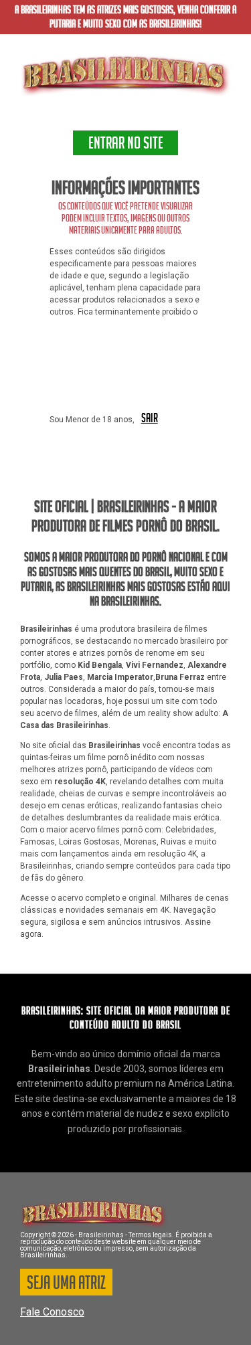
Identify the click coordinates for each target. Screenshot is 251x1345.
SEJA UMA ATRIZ (66, 1284)
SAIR (149, 419)
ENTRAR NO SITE (125, 145)
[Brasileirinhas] (125, 75)
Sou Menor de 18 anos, (92, 419)
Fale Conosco (52, 1312)
